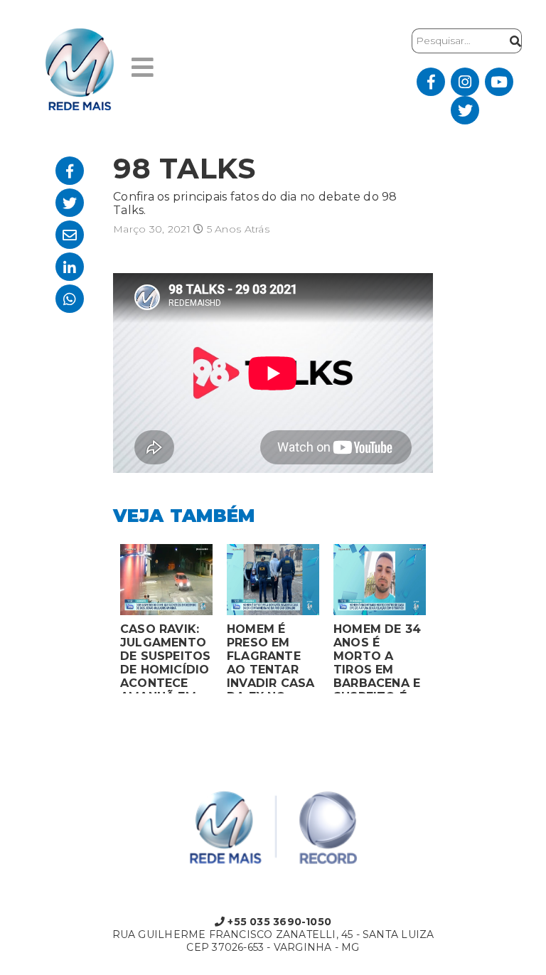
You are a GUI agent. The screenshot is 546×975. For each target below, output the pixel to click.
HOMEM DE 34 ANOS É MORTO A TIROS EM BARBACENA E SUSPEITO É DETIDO (377, 657)
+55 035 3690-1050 (278, 921)
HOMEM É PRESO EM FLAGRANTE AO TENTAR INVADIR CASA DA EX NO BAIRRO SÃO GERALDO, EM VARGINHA (271, 657)
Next (444, 622)
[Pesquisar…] (512, 40)
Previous (102, 622)
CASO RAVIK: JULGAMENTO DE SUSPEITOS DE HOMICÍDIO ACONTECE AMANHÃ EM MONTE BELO (165, 657)
